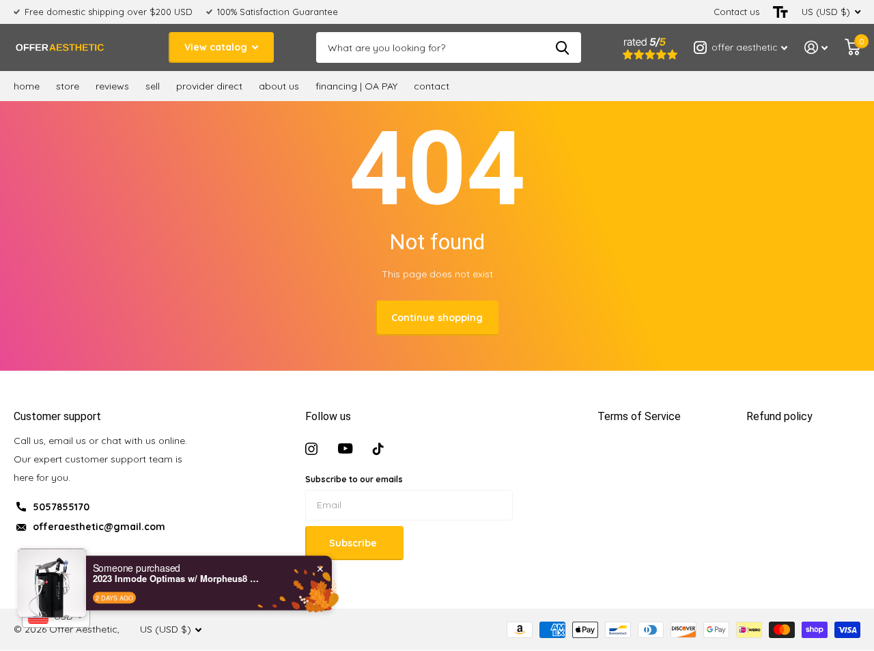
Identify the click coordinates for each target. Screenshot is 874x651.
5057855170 (61, 507)
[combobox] (56, 617)
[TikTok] (378, 449)
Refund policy (779, 416)
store (67, 86)
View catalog (217, 47)
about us (279, 86)
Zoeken (562, 47)
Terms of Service (639, 416)
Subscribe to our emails (354, 479)
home (27, 86)
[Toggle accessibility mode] (780, 12)
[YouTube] (345, 449)
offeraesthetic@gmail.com (99, 527)
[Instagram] (311, 449)
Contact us (736, 11)
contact (431, 86)
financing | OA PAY (356, 86)
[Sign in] (816, 47)
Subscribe (354, 543)
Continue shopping (437, 317)
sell (152, 86)
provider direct (209, 86)
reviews (112, 86)
